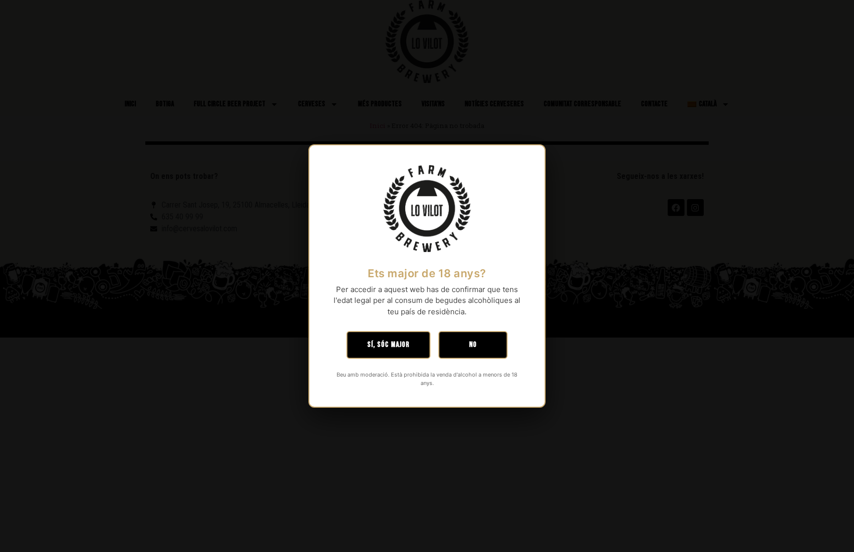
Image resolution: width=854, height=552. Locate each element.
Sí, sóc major (388, 344)
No (473, 344)
